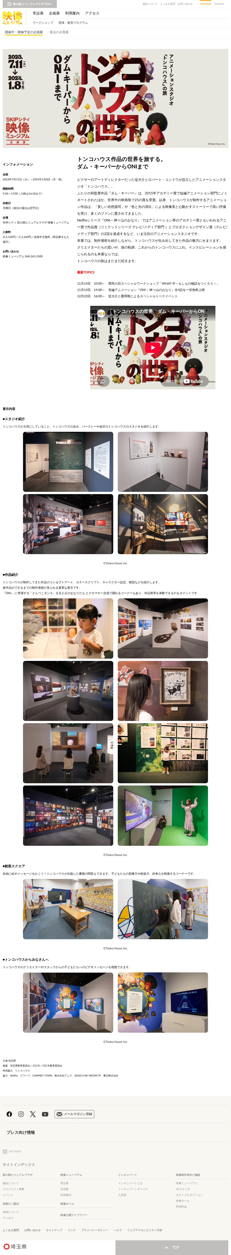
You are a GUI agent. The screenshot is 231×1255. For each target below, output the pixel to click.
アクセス (92, 13)
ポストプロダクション (189, 1195)
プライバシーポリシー (94, 1230)
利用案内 (72, 13)
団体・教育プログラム (73, 22)
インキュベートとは (130, 1183)
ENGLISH (219, 4)
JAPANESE (205, 4)
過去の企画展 (59, 32)
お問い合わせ (185, 4)
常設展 (38, 13)
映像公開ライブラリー (74, 1215)
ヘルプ (118, 1230)
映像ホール (67, 1203)
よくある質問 (167, 4)
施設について (150, 4)
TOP (175, 1247)
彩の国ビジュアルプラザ (17, 1175)
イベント (8, 1195)
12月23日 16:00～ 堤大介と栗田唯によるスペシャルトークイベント (127, 296)
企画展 (54, 13)
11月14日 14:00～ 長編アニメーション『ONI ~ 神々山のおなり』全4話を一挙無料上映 (141, 290)
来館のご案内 (11, 1203)
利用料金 (181, 1206)
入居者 (122, 1195)
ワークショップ (43, 22)
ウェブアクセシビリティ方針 (144, 1230)
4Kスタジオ (183, 1189)
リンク (72, 1230)
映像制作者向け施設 (188, 1175)
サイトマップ (54, 1230)
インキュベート (127, 1175)
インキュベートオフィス (133, 1189)
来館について (11, 1212)
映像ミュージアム (71, 1175)
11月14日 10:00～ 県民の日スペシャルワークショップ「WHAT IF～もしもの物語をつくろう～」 (148, 283)
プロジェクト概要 (13, 1189)
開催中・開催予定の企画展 (24, 32)
